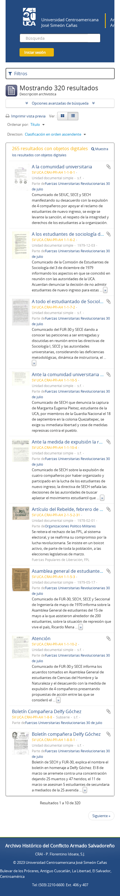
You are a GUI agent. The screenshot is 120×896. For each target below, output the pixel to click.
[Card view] (62, 116)
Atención (41, 638)
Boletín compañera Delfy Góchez (66, 734)
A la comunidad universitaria (62, 167)
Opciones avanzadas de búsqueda (60, 103)
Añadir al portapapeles (108, 166)
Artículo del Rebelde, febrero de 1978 (71, 509)
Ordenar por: (18, 124)
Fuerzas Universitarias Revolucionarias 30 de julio (63, 722)
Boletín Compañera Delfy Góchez (46, 711)
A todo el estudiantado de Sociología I (71, 301)
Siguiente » (101, 815)
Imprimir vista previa (27, 116)
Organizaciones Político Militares (70, 526)
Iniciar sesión (35, 52)
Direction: (15, 134)
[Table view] (73, 116)
